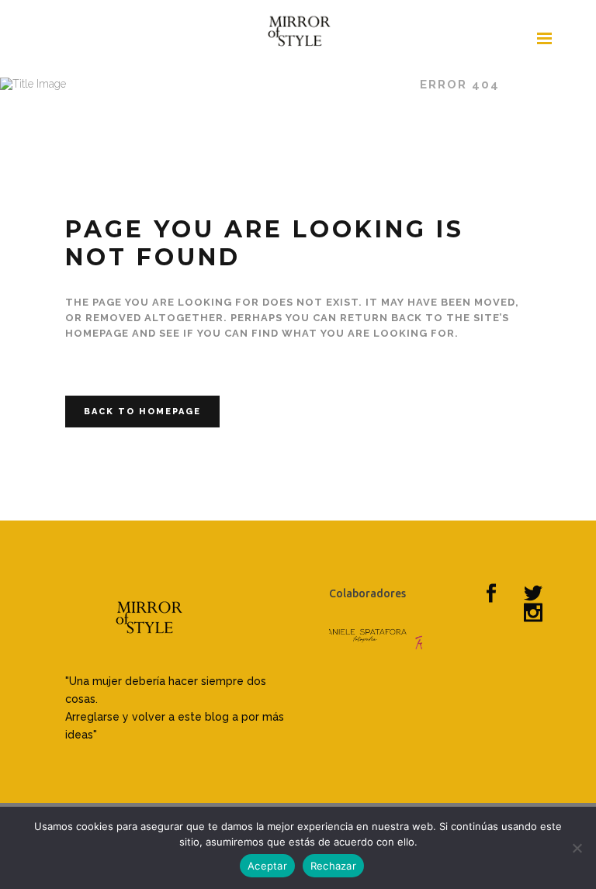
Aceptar (267, 866)
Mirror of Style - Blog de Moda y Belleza (233, 85)
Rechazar (333, 866)
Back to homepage (142, 411)
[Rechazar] (576, 848)
